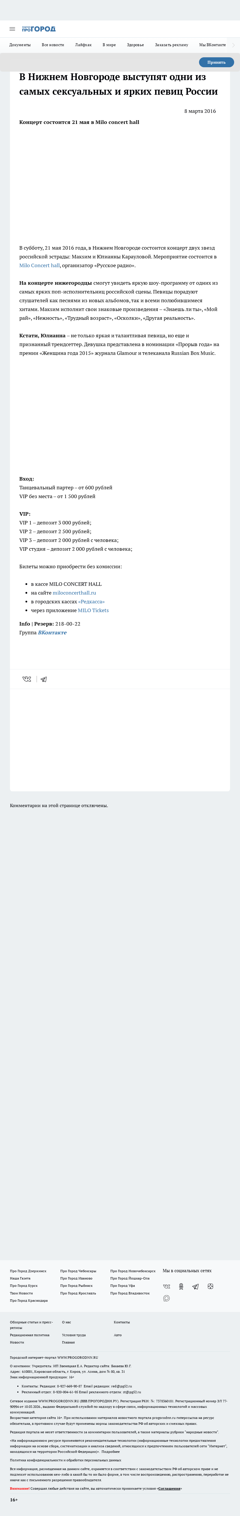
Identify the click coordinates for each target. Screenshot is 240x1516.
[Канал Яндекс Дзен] (210, 1286)
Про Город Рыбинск (76, 1285)
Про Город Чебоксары (78, 1271)
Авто (118, 1335)
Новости (17, 1342)
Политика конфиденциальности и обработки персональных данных (65, 1460)
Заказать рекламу (171, 44)
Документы (20, 44)
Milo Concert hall (39, 265)
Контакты (122, 1322)
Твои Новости (21, 1293)
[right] (233, 45)
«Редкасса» (91, 601)
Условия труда (74, 1335)
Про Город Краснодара (29, 1300)
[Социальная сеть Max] (166, 1298)
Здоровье (135, 44)
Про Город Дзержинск (28, 1271)
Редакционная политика (29, 1335)
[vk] (27, 679)
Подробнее (111, 1451)
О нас (66, 1322)
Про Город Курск (23, 1285)
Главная (68, 1342)
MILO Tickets (93, 610)
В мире (109, 44)
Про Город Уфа (122, 1285)
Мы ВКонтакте (212, 44)
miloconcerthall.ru (74, 592)
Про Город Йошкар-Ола (130, 1278)
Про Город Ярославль (78, 1293)
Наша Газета (20, 1278)
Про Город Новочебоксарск (132, 1271)
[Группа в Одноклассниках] (181, 1286)
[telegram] (46, 679)
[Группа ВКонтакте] (166, 1286)
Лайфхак (83, 44)
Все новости (53, 44)
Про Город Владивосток (130, 1293)
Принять (217, 62)
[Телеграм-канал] (195, 1286)
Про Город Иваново (76, 1278)
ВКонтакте (52, 632)
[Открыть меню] (12, 29)
